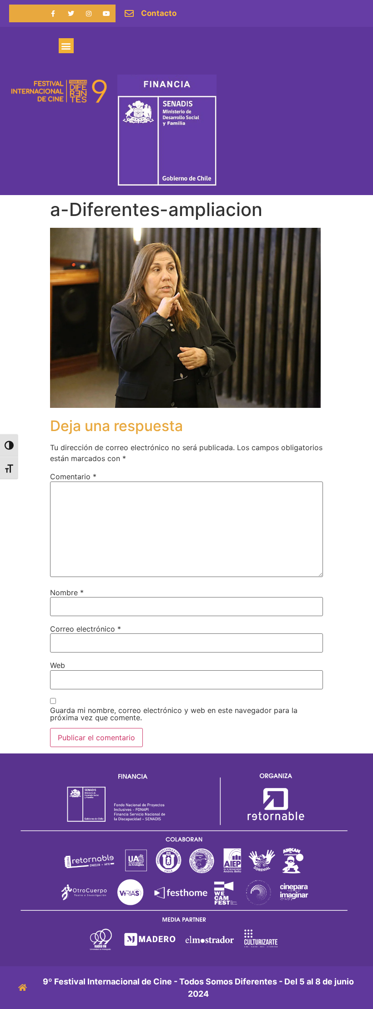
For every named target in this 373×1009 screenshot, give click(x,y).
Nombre (67, 592)
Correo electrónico (85, 629)
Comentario (73, 476)
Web (57, 665)
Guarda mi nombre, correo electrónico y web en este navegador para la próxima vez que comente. (173, 714)
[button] (66, 45)
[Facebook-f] (53, 13)
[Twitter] (71, 13)
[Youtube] (107, 13)
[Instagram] (89, 13)
